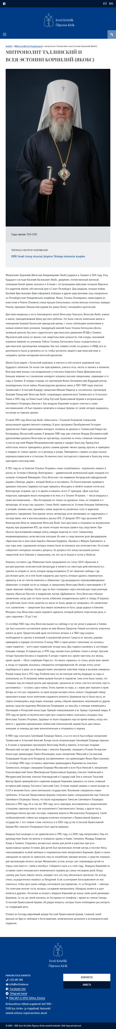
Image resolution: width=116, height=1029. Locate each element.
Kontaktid (87, 977)
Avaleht (9, 46)
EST (105, 3)
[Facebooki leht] (4, 3)
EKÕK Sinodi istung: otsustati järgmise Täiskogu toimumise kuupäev (48, 256)
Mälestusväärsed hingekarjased (28, 46)
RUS (111, 3)
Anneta (87, 984)
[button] (4, 34)
